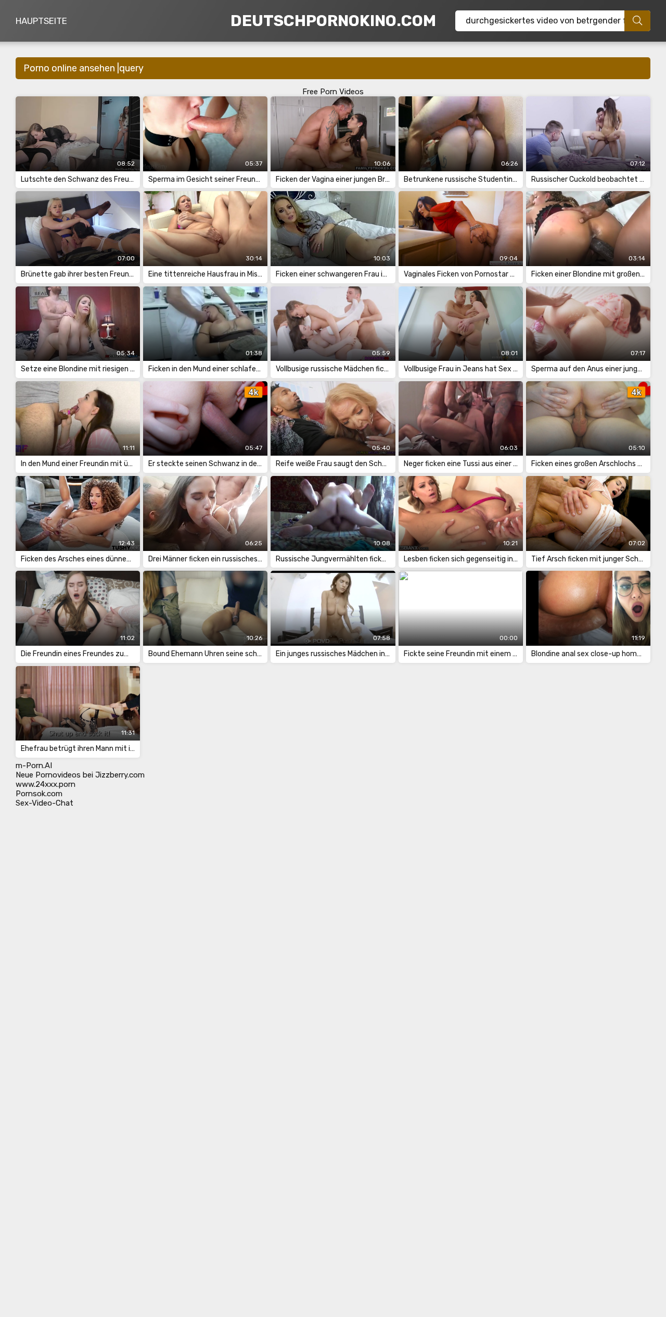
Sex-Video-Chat (44, 803)
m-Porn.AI (34, 765)
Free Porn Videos (333, 91)
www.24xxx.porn (45, 784)
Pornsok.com (39, 793)
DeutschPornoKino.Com (333, 20)
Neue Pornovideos (48, 775)
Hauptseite (41, 21)
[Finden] (637, 20)
